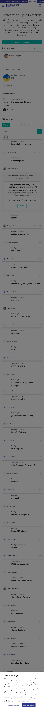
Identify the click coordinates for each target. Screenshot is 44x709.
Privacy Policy (25, 701)
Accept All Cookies (28, 705)
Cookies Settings (13, 705)
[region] (22, 690)
